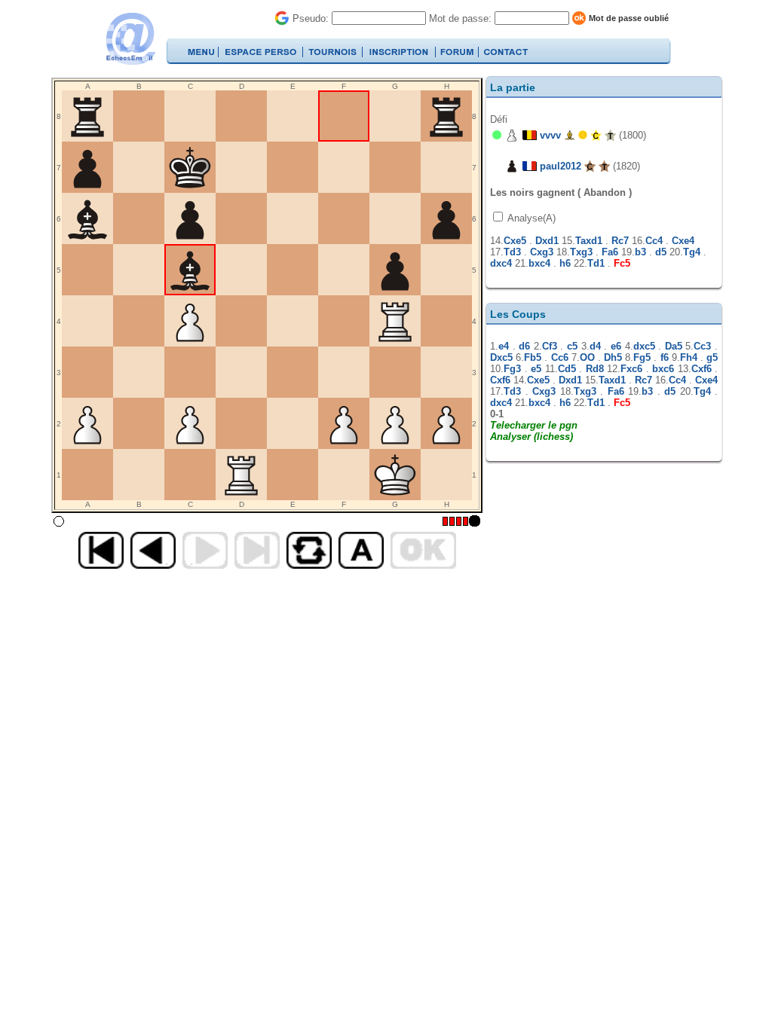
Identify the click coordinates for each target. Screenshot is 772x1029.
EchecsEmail (130, 39)
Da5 (673, 346)
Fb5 (532, 357)
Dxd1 (547, 240)
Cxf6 (701, 368)
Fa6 (610, 252)
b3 (640, 252)
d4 (595, 346)
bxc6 (663, 368)
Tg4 (691, 252)
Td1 (596, 263)
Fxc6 (631, 368)
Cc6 (559, 357)
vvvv (550, 135)
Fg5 (642, 357)
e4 (503, 346)
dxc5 (644, 346)
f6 (664, 357)
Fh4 (688, 357)
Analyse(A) (530, 218)
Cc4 (654, 240)
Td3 (512, 252)
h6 (565, 263)
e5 (536, 368)
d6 (524, 346)
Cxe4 (683, 240)
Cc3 (702, 346)
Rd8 (595, 368)
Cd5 (567, 368)
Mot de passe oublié (629, 18)
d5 (660, 252)
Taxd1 (588, 240)
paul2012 (560, 166)
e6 (616, 346)
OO (587, 357)
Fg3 (512, 368)
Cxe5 (515, 240)
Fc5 (622, 263)
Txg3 (581, 252)
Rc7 (620, 240)
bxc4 (539, 263)
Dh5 (613, 357)
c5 (572, 346)
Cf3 (549, 346)
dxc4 (501, 263)
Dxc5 (501, 357)
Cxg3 (541, 252)
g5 (712, 357)
